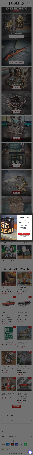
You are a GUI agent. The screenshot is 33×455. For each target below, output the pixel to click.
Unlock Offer (24, 233)
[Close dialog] (31, 215)
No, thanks (24, 238)
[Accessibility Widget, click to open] (30, 452)
